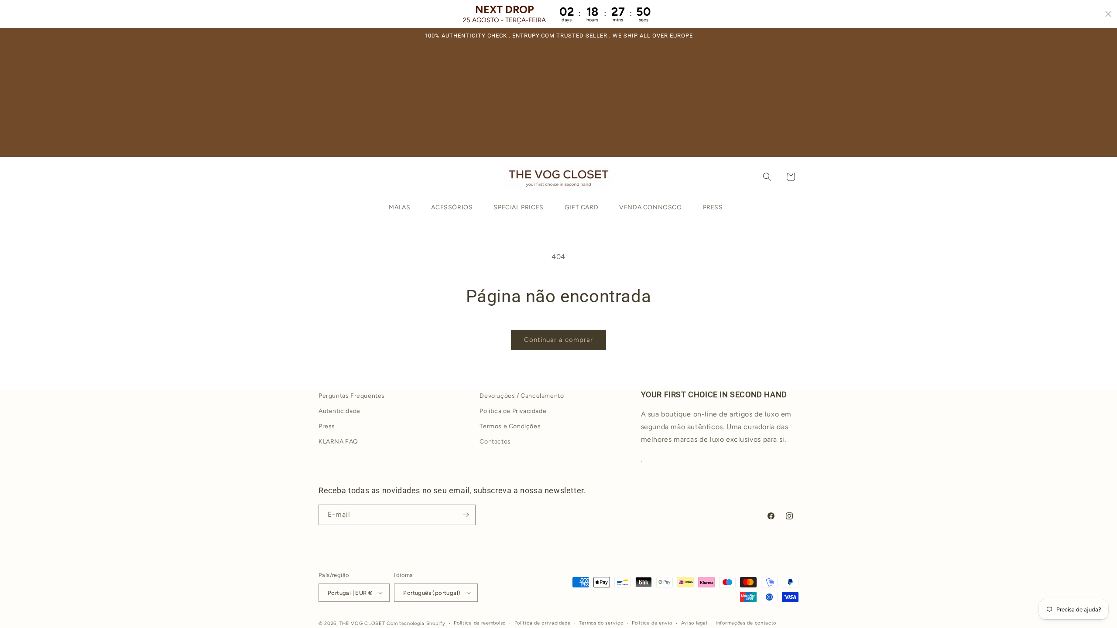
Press (327, 426)
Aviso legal (694, 623)
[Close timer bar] (1108, 13)
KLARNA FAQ (338, 441)
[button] (767, 176)
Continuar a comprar (558, 340)
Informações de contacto (746, 623)
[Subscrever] (465, 515)
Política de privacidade (542, 623)
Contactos (495, 441)
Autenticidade (339, 411)
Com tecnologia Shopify (416, 623)
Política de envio (652, 623)
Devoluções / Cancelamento (522, 395)
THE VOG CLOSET (362, 623)
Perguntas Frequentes (352, 395)
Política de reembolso (480, 623)
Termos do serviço (601, 623)
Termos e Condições (510, 426)
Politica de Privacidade (513, 411)
